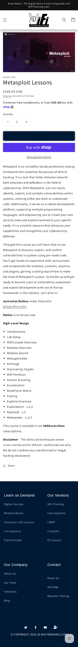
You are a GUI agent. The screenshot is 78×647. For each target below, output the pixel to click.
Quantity (8, 114)
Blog (7, 600)
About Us (10, 573)
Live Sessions (12, 531)
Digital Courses (14, 504)
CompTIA (53, 531)
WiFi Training (55, 504)
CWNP (51, 522)
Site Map (52, 587)
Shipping (7, 96)
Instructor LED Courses (19, 522)
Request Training (58, 596)
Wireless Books (13, 513)
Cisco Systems (56, 513)
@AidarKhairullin (15, 306)
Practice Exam (13, 540)
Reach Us (53, 578)
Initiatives (10, 591)
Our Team (10, 582)
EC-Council (54, 540)
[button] (5, 19)
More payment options (39, 156)
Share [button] (11, 465)
